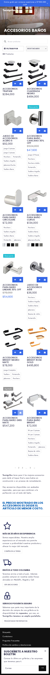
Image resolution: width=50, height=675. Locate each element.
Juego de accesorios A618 (34, 287)
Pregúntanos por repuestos (15, 621)
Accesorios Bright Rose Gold (34, 359)
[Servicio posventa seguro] (7, 595)
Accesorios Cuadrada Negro (34, 91)
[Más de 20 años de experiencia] (7, 525)
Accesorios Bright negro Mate (11, 359)
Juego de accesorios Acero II (10, 138)
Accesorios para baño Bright (34, 420)
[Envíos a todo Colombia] (7, 562)
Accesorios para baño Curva (34, 217)
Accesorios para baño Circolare (10, 217)
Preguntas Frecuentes (11, 640)
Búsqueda (6, 632)
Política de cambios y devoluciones (17, 645)
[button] (36, 48)
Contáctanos (7, 636)
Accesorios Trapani (10, 90)
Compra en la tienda (12, 551)
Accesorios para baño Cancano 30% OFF (35, 139)
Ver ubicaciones (11, 584)
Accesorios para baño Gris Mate (12, 420)
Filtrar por (12, 48)
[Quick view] (15, 83)
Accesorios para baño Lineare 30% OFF (12, 287)
